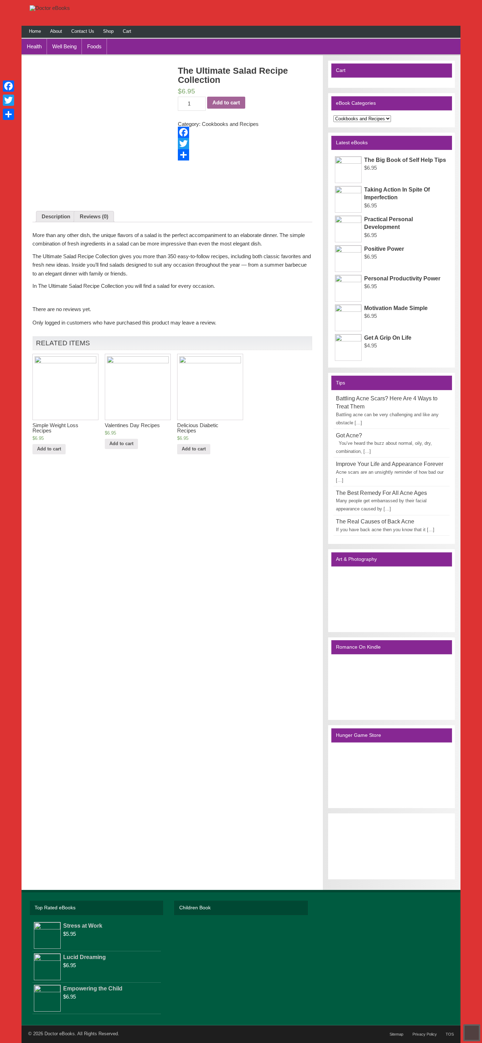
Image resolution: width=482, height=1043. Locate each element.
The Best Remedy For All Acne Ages (381, 493)
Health (34, 46)
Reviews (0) (94, 216)
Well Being (64, 46)
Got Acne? (349, 435)
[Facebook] (245, 132)
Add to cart (226, 102)
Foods (94, 46)
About (56, 31)
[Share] (245, 154)
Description (56, 216)
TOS (450, 1034)
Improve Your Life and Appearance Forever (389, 464)
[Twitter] (245, 143)
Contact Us (82, 31)
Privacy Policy (424, 1034)
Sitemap (396, 1034)
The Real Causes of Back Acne (375, 521)
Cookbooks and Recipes (230, 124)
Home (35, 31)
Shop (108, 31)
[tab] (56, 216)
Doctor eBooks (59, 1033)
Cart (127, 31)
